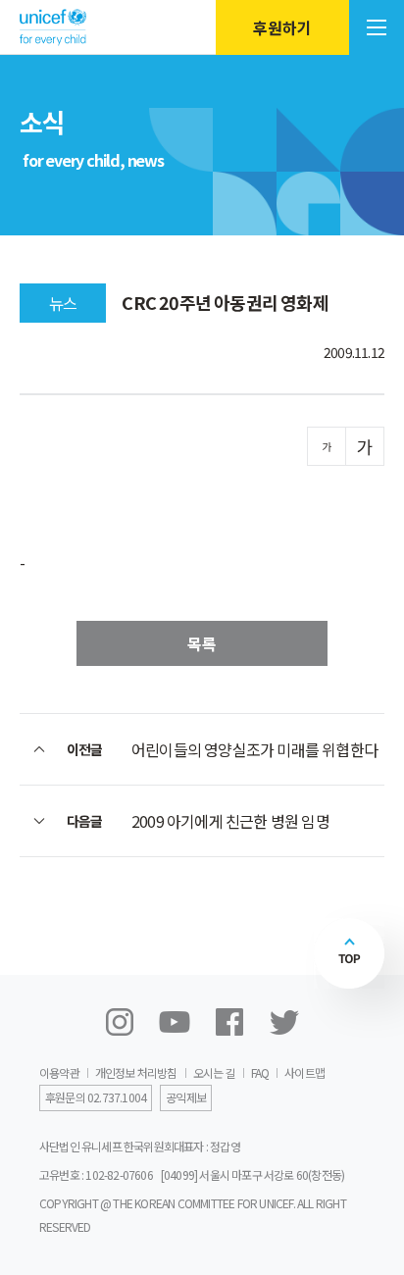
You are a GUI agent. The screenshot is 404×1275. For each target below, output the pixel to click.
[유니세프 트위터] (284, 1022)
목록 (202, 643)
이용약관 (59, 1072)
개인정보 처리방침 (136, 1072)
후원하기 (282, 27)
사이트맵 (304, 1072)
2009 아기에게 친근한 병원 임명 (230, 821)
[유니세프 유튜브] (174, 1022)
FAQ (260, 1072)
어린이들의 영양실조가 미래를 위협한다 (254, 749)
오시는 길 (214, 1072)
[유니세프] (53, 27)
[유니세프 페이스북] (229, 1022)
